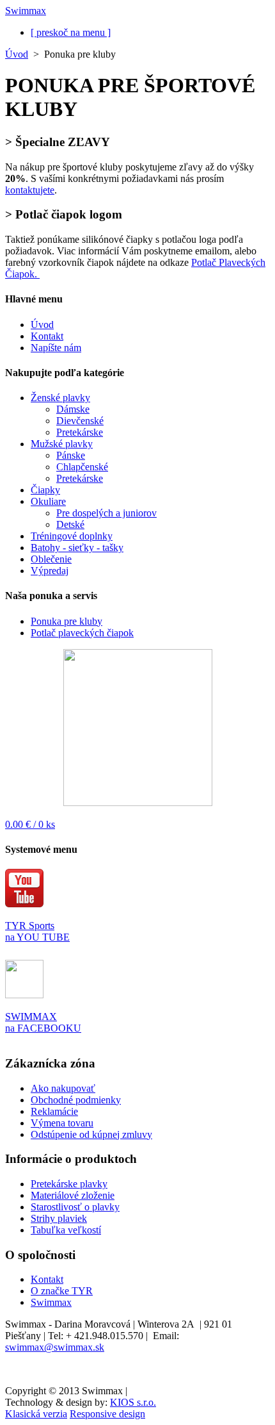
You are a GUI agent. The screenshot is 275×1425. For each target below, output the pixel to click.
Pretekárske (79, 432)
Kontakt (47, 336)
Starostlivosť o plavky (75, 1206)
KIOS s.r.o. (133, 1402)
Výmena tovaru (62, 1122)
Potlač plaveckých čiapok (82, 632)
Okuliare (48, 501)
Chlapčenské (82, 466)
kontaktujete (29, 190)
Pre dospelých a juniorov (106, 512)
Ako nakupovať (63, 1088)
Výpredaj (49, 570)
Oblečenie (51, 559)
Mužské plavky (62, 443)
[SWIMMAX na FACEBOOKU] (24, 994)
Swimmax (51, 1302)
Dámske (73, 409)
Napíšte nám (56, 347)
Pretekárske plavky (69, 1183)
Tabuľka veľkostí (66, 1229)
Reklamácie (54, 1111)
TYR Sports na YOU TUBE (37, 931)
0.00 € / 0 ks (30, 824)
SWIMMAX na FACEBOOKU (43, 1022)
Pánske (70, 455)
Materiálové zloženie (72, 1195)
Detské (70, 524)
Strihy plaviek (59, 1218)
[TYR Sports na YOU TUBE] (24, 916)
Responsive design (107, 1413)
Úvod (16, 54)
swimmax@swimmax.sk (54, 1347)
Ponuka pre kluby (66, 621)
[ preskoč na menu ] (71, 32)
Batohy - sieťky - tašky (77, 547)
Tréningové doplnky (72, 536)
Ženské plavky (60, 397)
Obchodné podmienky (76, 1099)
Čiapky (45, 489)
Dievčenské (80, 420)
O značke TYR (62, 1290)
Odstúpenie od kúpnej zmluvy (91, 1134)
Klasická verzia (36, 1413)
